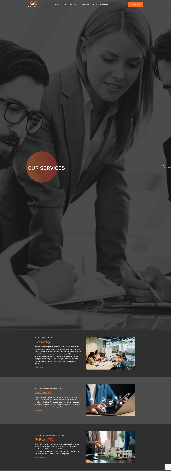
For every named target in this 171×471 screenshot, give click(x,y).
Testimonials (104, 5)
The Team (73, 5)
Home (57, 5)
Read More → (40, 367)
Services (64, 5)
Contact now (135, 5)
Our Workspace (84, 5)
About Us (94, 5)
